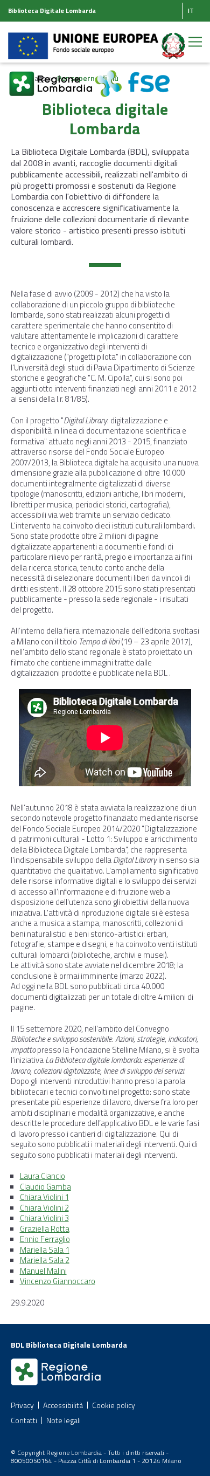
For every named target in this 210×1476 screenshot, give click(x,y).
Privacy (22, 1405)
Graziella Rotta (44, 1229)
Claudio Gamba (45, 1186)
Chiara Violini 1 (44, 1197)
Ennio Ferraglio (45, 1239)
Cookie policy (113, 1405)
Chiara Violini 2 (44, 1208)
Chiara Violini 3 (44, 1218)
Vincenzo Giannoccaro (57, 1281)
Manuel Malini (43, 1271)
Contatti (24, 1420)
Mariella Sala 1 (44, 1250)
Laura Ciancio (42, 1176)
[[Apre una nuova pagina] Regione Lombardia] (51, 77)
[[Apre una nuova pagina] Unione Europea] (84, 39)
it (191, 10)
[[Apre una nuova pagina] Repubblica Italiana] (173, 39)
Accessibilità (63, 1405)
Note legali (63, 1420)
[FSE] (132, 77)
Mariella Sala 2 (44, 1260)
